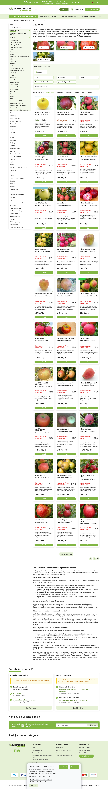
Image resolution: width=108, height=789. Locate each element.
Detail (44, 135)
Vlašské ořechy (14, 82)
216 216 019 (17, 694)
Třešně (12, 54)
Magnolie (13, 183)
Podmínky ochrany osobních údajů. (40, 776)
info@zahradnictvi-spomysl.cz (69, 700)
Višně (11, 59)
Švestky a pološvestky (16, 68)
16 (98, 559)
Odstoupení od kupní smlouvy (40, 759)
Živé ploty (13, 205)
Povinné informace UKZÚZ (63, 750)
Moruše (12, 164)
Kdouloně (13, 73)
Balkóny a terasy (15, 213)
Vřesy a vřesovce (15, 118)
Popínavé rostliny (15, 189)
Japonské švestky (15, 80)
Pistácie (12, 91)
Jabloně (12, 37)
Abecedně (90, 92)
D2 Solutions (90, 785)
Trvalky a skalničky (15, 121)
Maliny (12, 137)
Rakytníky (13, 170)
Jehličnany (13, 197)
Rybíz (11, 134)
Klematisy (13, 186)
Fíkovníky (13, 159)
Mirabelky (13, 77)
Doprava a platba (37, 750)
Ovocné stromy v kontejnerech (19, 110)
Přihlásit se (92, 725)
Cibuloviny (13, 115)
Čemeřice (12, 181)
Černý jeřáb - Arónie (16, 154)
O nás (33, 747)
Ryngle (12, 75)
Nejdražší (69, 92)
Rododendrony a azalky (17, 194)
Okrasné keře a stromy (16, 124)
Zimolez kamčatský (15, 148)
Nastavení (34, 785)
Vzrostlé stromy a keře (16, 203)
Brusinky (12, 145)
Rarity (12, 200)
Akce (11, 24)
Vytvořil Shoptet (82, 785)
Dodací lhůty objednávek (39, 753)
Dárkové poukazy (15, 222)
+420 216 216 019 (47, 1)
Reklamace (35, 762)
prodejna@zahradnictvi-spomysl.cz (24, 700)
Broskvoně (13, 61)
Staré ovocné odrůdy (16, 101)
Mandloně (13, 93)
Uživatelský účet (78, 9)
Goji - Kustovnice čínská (17, 156)
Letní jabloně (14, 40)
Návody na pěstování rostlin (64, 755)
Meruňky (12, 63)
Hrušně (12, 49)
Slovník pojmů (60, 747)
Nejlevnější (60, 92)
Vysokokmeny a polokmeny (18, 105)
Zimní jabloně (15, 45)
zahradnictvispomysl (18, 751)
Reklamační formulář (85, 753)
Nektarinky (13, 66)
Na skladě (40, 72)
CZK (95, 2)
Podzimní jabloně (16, 42)
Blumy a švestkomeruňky (17, 70)
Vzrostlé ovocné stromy (17, 103)
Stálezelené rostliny (15, 208)
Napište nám (86, 756)
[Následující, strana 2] (94, 558)
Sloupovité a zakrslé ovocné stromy (18, 33)
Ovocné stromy (14, 30)
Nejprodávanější (79, 92)
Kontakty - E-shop (84, 747)
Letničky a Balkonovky (16, 227)
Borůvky (12, 143)
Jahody (12, 129)
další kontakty (76, 2)
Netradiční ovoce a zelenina (18, 173)
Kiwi (11, 162)
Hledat (64, 9)
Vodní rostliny (14, 224)
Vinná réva (13, 151)
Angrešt (12, 132)
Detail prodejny (31, 708)
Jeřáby (12, 96)
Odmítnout (63, 767)
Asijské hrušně (14, 52)
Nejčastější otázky (77, 708)
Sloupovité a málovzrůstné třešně (19, 56)
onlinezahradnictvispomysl (15, 751)
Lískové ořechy (14, 87)
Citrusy (12, 175)
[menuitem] (23, 16)
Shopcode (97, 785)
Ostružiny (13, 140)
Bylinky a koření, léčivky (17, 178)
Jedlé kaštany (14, 84)
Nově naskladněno (15, 27)
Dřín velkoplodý (14, 89)
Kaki (11, 98)
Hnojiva (12, 219)
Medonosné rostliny (16, 211)
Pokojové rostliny (15, 216)
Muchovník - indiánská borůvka (19, 167)
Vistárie (12, 192)
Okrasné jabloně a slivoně (17, 108)
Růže (11, 113)
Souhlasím (74, 767)
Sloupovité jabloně (16, 47)
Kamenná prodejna (84, 750)
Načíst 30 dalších (66, 554)
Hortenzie (13, 126)
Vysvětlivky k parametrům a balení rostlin (42, 756)
